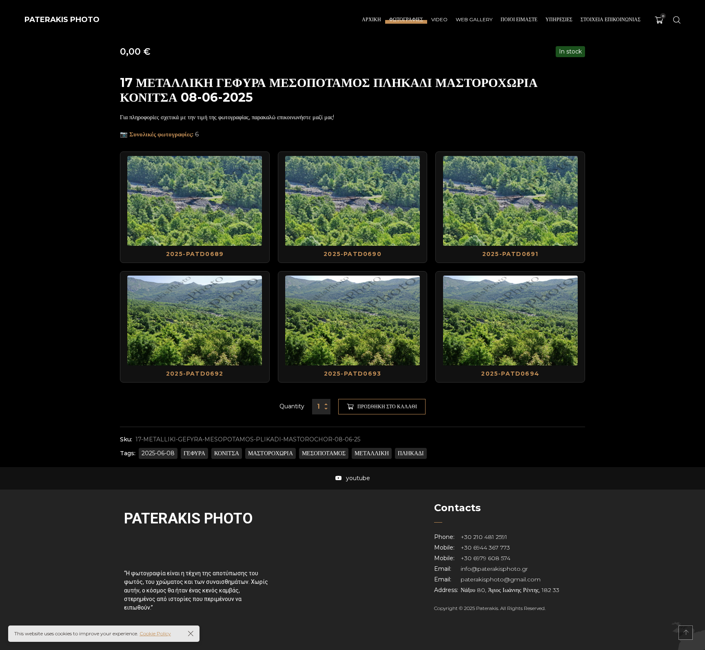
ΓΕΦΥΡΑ (194, 453)
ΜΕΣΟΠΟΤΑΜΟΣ (324, 453)
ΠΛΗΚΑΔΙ (411, 453)
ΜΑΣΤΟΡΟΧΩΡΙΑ (270, 453)
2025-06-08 (158, 453)
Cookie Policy (155, 633)
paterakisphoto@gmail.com (501, 579)
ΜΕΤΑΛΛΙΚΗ (372, 453)
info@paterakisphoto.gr (494, 568)
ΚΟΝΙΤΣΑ (226, 453)
